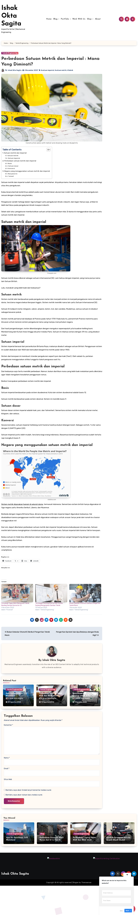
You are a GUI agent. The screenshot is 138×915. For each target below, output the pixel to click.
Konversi (11, 168)
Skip (121, 910)
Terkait (11, 176)
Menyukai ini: (13, 174)
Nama (7, 758)
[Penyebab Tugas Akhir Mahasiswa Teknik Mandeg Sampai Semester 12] (17, 593)
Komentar (8, 725)
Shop (89, 19)
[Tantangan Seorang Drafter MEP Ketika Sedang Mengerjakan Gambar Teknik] (51, 593)
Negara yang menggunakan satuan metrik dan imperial (27, 171)
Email (6, 768)
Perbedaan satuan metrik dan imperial (20, 161)
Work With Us (78, 19)
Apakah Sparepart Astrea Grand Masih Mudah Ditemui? (118, 840)
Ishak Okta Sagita (11, 16)
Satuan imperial (14, 158)
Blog (55, 19)
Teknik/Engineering (9, 53)
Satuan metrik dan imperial (15, 153)
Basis (10, 163)
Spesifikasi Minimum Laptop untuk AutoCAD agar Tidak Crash (83, 695)
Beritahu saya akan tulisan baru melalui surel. (24, 795)
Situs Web (8, 779)
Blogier (75, 882)
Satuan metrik (12, 155)
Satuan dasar (13, 166)
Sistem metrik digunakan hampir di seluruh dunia (22, 504)
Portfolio (65, 19)
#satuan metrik (61, 70)
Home (49, 19)
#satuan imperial (47, 70)
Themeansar (86, 882)
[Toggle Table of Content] (47, 150)
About (98, 19)
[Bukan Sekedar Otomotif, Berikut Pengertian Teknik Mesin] (85, 593)
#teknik (70, 70)
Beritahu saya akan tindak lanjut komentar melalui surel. (29, 790)
